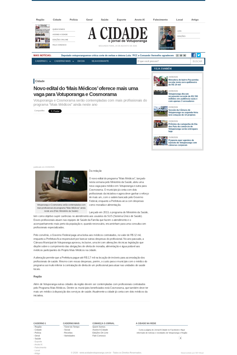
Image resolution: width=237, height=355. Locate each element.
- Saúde (37, 338)
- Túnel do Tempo (71, 327)
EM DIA (81, 61)
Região (40, 19)
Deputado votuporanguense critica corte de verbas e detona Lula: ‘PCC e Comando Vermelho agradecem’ (118, 55)
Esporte (121, 19)
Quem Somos (59, 29)
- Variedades (69, 336)
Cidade (57, 19)
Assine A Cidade (60, 34)
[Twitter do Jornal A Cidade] (199, 56)
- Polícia (37, 333)
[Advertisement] (118, 8)
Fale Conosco (59, 45)
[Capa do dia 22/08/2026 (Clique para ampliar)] (42, 48)
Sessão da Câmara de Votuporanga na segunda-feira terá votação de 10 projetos (183, 112)
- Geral (36, 336)
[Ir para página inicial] (117, 42)
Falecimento (160, 19)
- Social (66, 330)
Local (179, 19)
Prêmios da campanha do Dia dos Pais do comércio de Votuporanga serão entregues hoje (183, 128)
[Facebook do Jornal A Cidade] (193, 56)
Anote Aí (140, 19)
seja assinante (100, 61)
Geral (89, 19)
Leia (179, 31)
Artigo (195, 19)
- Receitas (68, 333)
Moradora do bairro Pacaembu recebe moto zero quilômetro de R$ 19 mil (183, 82)
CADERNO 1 (41, 61)
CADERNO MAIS (62, 61)
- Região (37, 327)
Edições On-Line (60, 40)
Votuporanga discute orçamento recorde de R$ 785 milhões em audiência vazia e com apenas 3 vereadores (183, 97)
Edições (181, 36)
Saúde (104, 19)
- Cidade (37, 330)
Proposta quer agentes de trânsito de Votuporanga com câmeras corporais (182, 142)
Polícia (74, 19)
